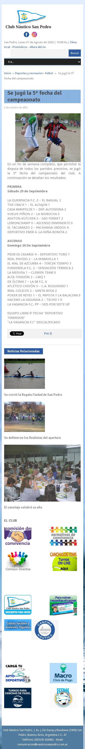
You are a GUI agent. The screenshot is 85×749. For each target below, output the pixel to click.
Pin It (48, 333)
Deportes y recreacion (29, 73)
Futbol (49, 73)
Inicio (7, 73)
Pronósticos (19, 47)
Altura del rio (38, 47)
